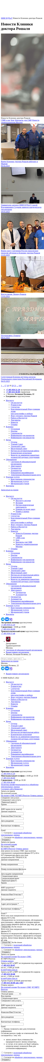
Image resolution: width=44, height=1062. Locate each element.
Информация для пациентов (22, 435)
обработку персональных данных (28, 837)
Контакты (10, 486)
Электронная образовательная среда (26, 475)
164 (20, 386)
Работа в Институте (19, 418)
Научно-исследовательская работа (25, 451)
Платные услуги (13, 477)
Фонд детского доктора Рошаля (24, 416)
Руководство (16, 405)
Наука (8, 440)
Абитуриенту (16, 466)
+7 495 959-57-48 (8, 633)
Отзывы (14, 424)
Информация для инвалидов (22, 438)
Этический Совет (18, 446)
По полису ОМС (8, 795)
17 (5, 386)
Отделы (14, 442)
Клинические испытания (21, 453)
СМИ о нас (5, 120)
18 (8, 386)
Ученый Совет (17, 444)
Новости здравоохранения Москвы (20, 121)
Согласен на (23, 837)
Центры (14, 431)
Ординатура (16, 468)
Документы (15, 420)
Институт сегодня (23, 501)
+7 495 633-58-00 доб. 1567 (12, 983)
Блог (13, 120)
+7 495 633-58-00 (13, 392)
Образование (11, 459)
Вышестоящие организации (17, 652)
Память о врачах (22, 511)
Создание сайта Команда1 (12, 789)
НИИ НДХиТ (6, 18)
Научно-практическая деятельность (25, 506)
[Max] (10, 620)
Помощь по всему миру (25, 509)
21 (15, 386)
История (19, 503)
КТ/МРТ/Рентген (22, 795)
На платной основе (9, 844)
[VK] (7, 620)
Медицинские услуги (20, 481)
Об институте (16, 403)
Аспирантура (16, 470)
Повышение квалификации (22, 473)
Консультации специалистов (23, 479)
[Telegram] (3, 620)
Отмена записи (36, 795)
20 (13, 386)
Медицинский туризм (20, 484)
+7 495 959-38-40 (8, 782)
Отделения (15, 429)
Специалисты (16, 433)
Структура (15, 407)
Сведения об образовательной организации (24, 650)
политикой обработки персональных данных (16, 834)
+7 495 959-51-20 (13, 390)
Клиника (9, 427)
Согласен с (16, 834)
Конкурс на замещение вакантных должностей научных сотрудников (25, 456)
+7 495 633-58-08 (8, 974)
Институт (10, 400)
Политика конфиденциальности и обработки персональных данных (19, 785)
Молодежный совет (19, 449)
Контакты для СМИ (23, 120)
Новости (14, 422)
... (3, 386)
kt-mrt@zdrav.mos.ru (9, 970)
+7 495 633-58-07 (8, 965)
